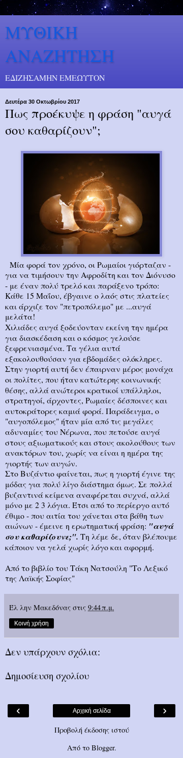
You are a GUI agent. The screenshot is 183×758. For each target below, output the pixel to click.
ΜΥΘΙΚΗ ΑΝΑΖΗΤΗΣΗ (59, 43)
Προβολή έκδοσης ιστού (91, 730)
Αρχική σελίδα (92, 710)
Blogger (103, 747)
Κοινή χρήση (31, 623)
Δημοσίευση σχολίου (47, 675)
